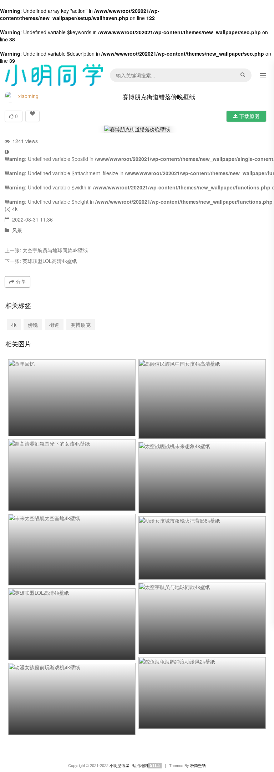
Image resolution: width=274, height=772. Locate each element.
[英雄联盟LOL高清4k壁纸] (72, 624)
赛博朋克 (81, 324)
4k (14, 208)
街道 (54, 324)
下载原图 (248, 116)
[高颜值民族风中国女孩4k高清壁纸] (202, 399)
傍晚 (33, 324)
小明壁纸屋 (119, 765)
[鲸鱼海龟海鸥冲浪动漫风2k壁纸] (202, 693)
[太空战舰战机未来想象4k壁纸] (202, 477)
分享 (20, 281)
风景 (17, 230)
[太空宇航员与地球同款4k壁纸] (202, 618)
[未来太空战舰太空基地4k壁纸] (72, 549)
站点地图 (140, 765)
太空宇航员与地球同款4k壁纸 (55, 250)
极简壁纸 (198, 765)
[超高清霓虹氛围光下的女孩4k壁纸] (72, 475)
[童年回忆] (72, 398)
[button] (263, 75)
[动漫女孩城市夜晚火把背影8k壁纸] (202, 548)
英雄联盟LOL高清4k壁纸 (49, 260)
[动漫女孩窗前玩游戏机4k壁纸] (72, 699)
